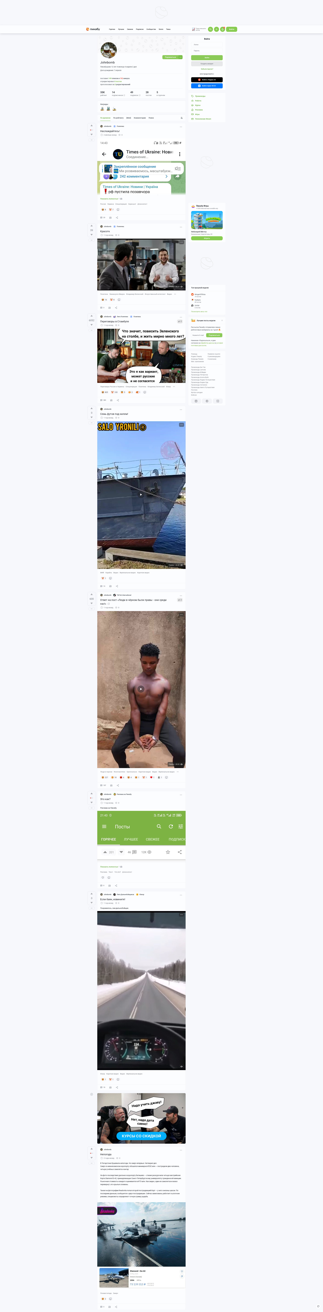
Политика (104, 294)
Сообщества (151, 29)
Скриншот (132, 204)
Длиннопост (142, 204)
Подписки (139, 29)
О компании (212, 359)
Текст (111, 872)
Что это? (117, 872)
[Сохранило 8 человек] (109, 308)
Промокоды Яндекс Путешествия (203, 380)
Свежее (130, 29)
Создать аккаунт (207, 64)
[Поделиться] (117, 218)
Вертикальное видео (128, 573)
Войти (231, 29)
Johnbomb (107, 126)
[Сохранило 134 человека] (111, 400)
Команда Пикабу (197, 359)
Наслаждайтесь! (110, 131)
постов (118, 81)
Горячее (112, 29)
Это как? (105, 799)
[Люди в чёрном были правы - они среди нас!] (108, 603)
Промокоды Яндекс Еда (199, 382)
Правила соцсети (214, 354)
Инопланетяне (119, 772)
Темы (168, 29)
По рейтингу (118, 118)
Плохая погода (106, 1293)
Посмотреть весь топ (199, 311)
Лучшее (121, 29)
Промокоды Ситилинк (199, 385)
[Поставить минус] (91, 135)
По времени (105, 118)
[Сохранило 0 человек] (110, 218)
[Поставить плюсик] (91, 125)
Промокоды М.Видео (198, 372)
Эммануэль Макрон (117, 294)
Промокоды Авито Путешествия (202, 387)
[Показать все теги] (175, 294)
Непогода (105, 1154)
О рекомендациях (214, 356)
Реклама (103, 872)
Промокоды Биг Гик (198, 367)
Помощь (194, 354)
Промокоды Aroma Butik (200, 377)
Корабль (108, 573)
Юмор (168, 387)
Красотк (105, 231)
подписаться (214, 335)
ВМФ (102, 573)
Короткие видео (143, 573)
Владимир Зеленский (134, 294)
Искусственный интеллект (155, 294)
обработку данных (208, 343)
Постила (194, 390)
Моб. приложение (197, 361)
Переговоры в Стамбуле (114, 321)
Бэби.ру (194, 395)
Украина (110, 204)
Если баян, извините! (112, 899)
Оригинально (132, 772)
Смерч (115, 1293)
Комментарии (140, 118)
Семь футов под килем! (114, 413)
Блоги (161, 29)
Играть (207, 238)
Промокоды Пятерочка (199, 375)
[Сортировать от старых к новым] (182, 118)
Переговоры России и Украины (112, 387)
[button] (124, 95)
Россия (103, 204)
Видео (169, 294)
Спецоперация (121, 204)
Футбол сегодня (197, 392)
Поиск (151, 118)
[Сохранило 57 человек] (111, 785)
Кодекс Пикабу (196, 356)
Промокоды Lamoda (198, 370)
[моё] (128, 118)
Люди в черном (106, 772)
